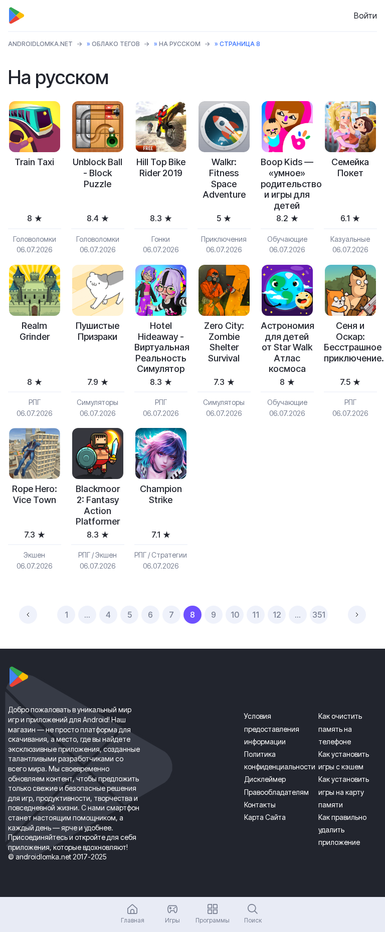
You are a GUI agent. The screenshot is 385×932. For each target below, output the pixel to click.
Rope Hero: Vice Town (34, 494)
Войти (365, 16)
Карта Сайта (265, 817)
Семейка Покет (350, 167)
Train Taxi (34, 162)
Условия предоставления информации (271, 728)
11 (255, 615)
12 (277, 615)
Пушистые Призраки (97, 331)
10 (235, 615)
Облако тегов (116, 44)
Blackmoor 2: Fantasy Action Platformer (98, 505)
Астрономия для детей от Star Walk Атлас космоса (287, 347)
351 (318, 615)
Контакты (260, 804)
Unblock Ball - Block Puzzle (97, 173)
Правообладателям (276, 792)
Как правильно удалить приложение (342, 829)
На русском (180, 44)
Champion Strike (161, 494)
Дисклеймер (265, 779)
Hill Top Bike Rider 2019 (160, 167)
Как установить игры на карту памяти (343, 791)
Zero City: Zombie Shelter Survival (224, 341)
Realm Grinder (35, 331)
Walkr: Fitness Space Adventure (224, 178)
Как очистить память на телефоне (340, 728)
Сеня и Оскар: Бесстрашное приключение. (350, 341)
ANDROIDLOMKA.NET (40, 44)
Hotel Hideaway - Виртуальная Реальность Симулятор (160, 347)
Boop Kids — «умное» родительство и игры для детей (287, 183)
